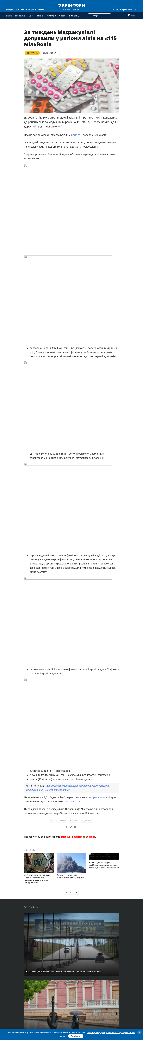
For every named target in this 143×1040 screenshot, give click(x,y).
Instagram (77, 877)
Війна (9, 15)
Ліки (51, 821)
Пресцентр (31, 9)
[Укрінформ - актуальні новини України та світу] (71, 5)
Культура (51, 15)
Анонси (41, 9)
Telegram (66, 877)
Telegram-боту (71, 801)
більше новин (71, 932)
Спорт (62, 15)
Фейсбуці (76, 135)
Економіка (20, 15)
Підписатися (52, 866)
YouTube (90, 877)
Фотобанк (20, 9)
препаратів (98, 797)
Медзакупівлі (86, 821)
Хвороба (73, 821)
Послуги (9, 9)
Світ (30, 15)
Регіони (39, 15)
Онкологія (62, 821)
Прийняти (76, 1036)
